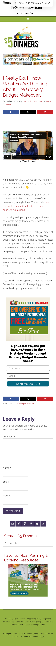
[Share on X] (28, 112)
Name (7, 467)
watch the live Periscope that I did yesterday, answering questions (27, 206)
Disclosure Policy (34, 618)
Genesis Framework (20, 636)
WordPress (33, 636)
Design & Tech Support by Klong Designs (28, 624)
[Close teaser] (15, 7)
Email (7, 481)
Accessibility (46, 621)
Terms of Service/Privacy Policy (27, 621)
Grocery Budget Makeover (23, 403)
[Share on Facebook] (11, 112)
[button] (34, 3)
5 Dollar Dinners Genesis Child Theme (34, 633)
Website (7, 495)
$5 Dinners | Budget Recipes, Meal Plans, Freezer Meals (22, 37)
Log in (42, 636)
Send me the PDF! (28, 383)
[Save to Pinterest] (45, 112)
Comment (9, 436)
